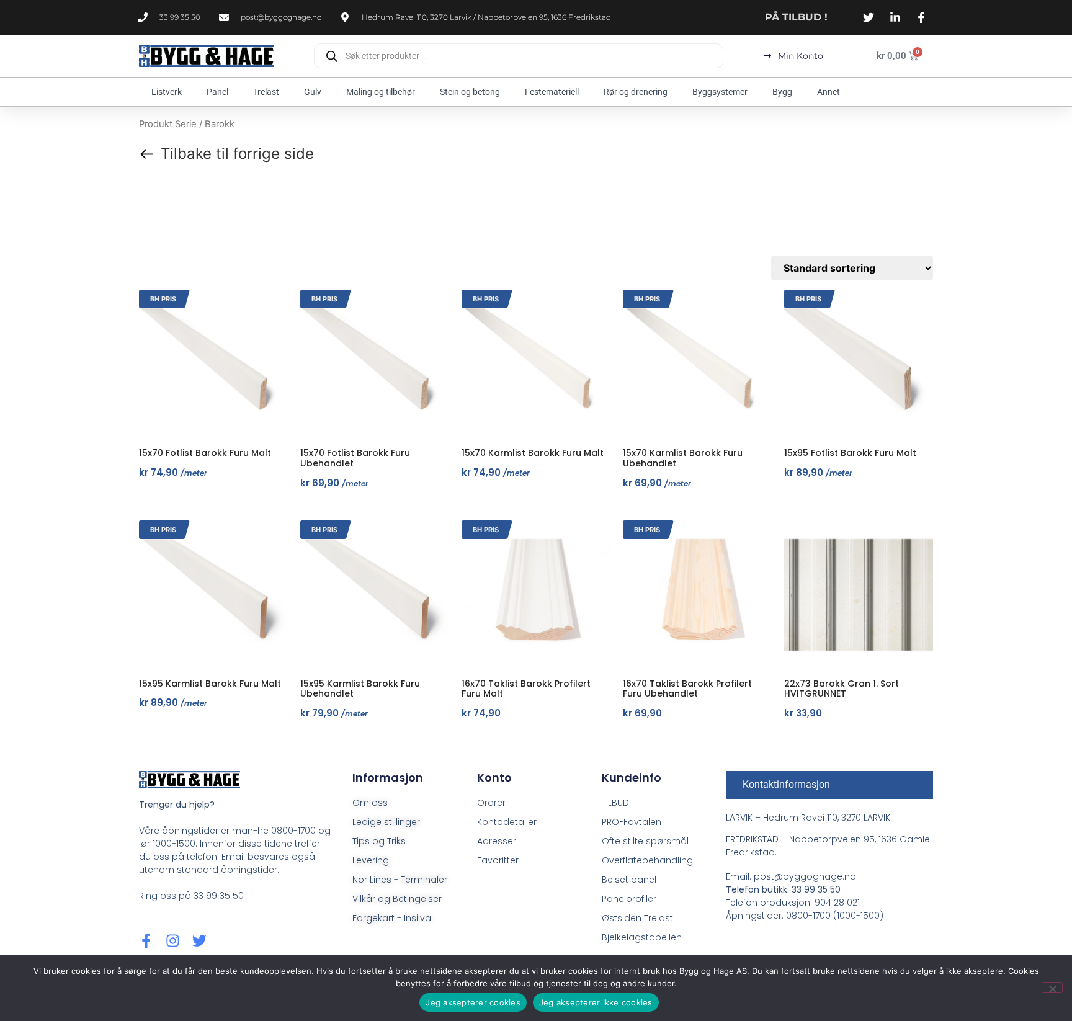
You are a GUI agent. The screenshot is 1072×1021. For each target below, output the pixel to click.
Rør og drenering (636, 92)
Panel (217, 92)
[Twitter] (199, 941)
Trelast (266, 92)
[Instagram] (173, 941)
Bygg (782, 92)
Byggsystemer (720, 92)
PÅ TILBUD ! (796, 17)
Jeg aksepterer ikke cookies (596, 1002)
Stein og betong (470, 92)
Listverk (166, 92)
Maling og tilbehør (380, 92)
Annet (828, 92)
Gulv (312, 92)
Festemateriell (552, 92)
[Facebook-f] (146, 941)
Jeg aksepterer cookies (473, 1002)
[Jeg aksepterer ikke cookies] (1052, 987)
